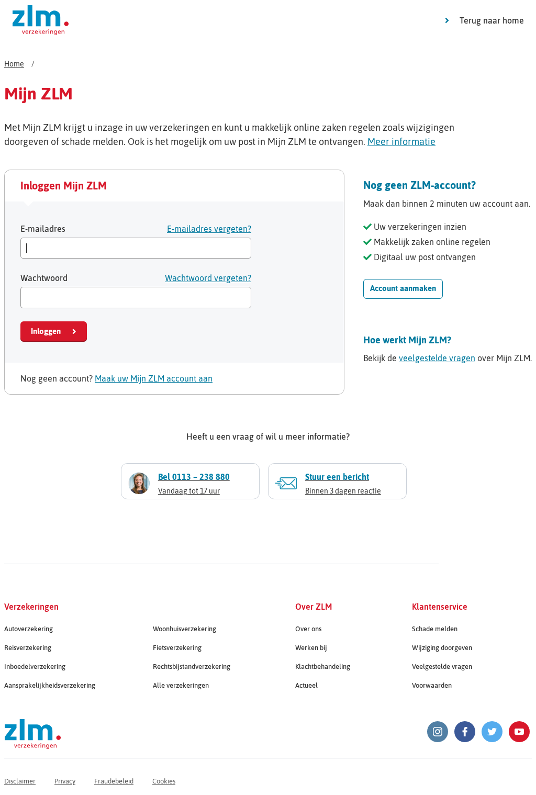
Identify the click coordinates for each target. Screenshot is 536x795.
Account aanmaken (403, 288)
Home (14, 64)
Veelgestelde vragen (442, 666)
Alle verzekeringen (181, 685)
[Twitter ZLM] (492, 731)
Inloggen (46, 331)
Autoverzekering (28, 629)
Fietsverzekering (177, 648)
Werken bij (311, 648)
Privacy (64, 781)
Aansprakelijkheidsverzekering (49, 685)
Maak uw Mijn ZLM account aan (154, 378)
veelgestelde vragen (437, 358)
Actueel (306, 685)
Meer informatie (401, 141)
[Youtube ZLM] (519, 731)
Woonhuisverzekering (184, 629)
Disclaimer (20, 781)
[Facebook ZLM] (464, 731)
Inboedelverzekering (34, 666)
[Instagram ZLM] (437, 731)
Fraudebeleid (113, 781)
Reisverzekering (27, 648)
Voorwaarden (432, 685)
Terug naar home (492, 20)
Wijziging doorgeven (442, 648)
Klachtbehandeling (322, 666)
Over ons (308, 629)
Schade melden (434, 629)
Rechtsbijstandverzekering (191, 666)
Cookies (163, 781)
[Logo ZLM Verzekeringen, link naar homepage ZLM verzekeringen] (40, 20)
